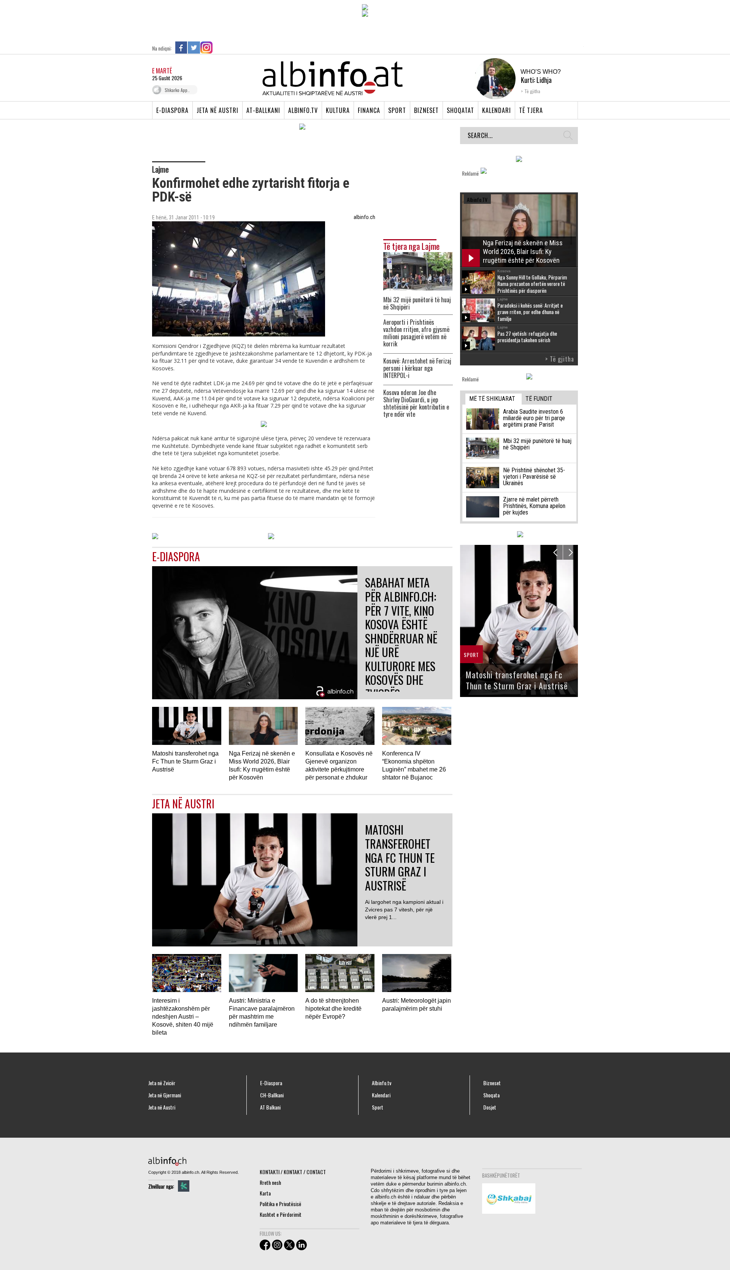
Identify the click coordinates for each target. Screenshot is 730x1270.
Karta (265, 1193)
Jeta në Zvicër (161, 1083)
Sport (397, 110)
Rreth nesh (270, 1182)
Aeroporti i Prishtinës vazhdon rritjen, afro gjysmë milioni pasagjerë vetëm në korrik (416, 333)
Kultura (338, 110)
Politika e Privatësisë (280, 1204)
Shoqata (491, 1095)
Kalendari (496, 110)
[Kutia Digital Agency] (183, 1186)
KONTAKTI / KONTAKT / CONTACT (293, 1172)
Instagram (206, 47)
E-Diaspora (172, 110)
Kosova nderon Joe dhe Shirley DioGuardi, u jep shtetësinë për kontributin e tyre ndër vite (416, 403)
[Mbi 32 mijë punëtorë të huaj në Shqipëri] (417, 271)
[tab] (493, 399)
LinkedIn (219, 47)
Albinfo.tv (303, 110)
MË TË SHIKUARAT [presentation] (492, 398)
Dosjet (489, 1107)
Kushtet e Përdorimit (281, 1214)
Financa (369, 110)
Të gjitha (532, 91)
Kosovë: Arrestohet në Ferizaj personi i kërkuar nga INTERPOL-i (417, 368)
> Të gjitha (559, 359)
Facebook (181, 47)
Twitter (194, 47)
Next (570, 552)
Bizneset (426, 110)
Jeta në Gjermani (164, 1095)
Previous (555, 552)
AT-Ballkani (263, 110)
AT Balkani (270, 1107)
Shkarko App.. (177, 90)
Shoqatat (460, 110)
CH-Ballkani (272, 1095)
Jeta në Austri (217, 110)
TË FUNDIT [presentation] (538, 398)
